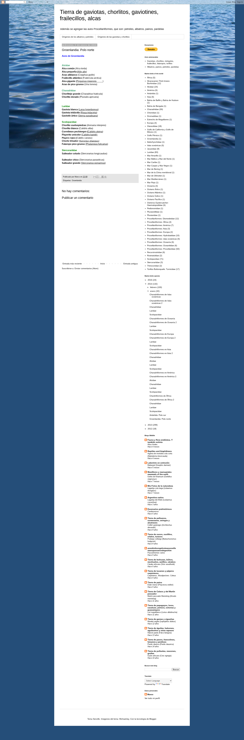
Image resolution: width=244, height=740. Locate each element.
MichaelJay (124, 719)
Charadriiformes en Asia (160, 349)
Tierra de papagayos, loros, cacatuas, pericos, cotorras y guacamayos (162, 607)
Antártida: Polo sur (158, 415)
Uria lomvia (90, 84)
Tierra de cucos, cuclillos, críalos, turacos (160, 535)
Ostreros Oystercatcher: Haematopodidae (158, 204)
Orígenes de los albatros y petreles (77, 37)
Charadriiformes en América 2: (163, 376)
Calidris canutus (84, 138)
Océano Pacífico (154, 199)
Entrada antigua (130, 263)
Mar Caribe (152, 162)
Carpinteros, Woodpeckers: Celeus (162, 576)
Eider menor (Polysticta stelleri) (160, 585)
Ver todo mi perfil (152, 698)
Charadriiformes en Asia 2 (161, 353)
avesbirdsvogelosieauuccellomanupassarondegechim (162, 549)
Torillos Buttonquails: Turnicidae (161, 269)
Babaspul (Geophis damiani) (159, 465)
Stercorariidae (153, 262)
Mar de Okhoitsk (154, 176)
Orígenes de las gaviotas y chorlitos (113, 37)
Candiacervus (153, 511)
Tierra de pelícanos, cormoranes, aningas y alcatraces (159, 520)
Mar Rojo (151, 182)
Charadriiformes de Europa (162, 334)
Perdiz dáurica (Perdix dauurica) (161, 644)
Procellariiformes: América (158, 225)
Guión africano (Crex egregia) (159, 656)
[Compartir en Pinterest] (105, 176)
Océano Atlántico (154, 192)
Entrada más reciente (72, 263)
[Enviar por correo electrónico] (94, 176)
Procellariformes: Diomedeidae (161, 218)
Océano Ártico (153, 189)
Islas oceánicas (154, 145)
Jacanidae (151, 149)
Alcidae (150, 87)
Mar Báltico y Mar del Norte (159, 159)
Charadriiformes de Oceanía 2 (163, 322)
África (149, 77)
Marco (150, 694)
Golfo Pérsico (153, 135)
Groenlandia (77, 180)
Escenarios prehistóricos (160, 509)
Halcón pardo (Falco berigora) (160, 633)
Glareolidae (152, 126)
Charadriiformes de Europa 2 (163, 338)
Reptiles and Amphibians (160, 451)
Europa (150, 123)
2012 (150, 429)
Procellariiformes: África (157, 222)
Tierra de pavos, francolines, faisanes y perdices (161, 640)
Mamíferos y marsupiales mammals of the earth (160, 473)
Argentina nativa (156, 497)
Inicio (102, 263)
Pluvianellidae (153, 212)
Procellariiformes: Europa (158, 232)
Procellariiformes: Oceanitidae (160, 245)
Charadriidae (153, 109)
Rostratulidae (153, 255)
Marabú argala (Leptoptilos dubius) (162, 621)
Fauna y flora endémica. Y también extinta (160, 441)
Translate (165, 684)
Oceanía (151, 186)
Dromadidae (152, 116)
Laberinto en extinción (158, 463)
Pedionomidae (153, 208)
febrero (153, 287)
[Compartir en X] (100, 176)
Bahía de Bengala (155, 106)
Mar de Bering (153, 169)
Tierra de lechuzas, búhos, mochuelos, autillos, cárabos (162, 561)
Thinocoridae (153, 266)
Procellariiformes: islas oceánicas (162, 239)
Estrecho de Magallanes (158, 119)
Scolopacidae (153, 259)
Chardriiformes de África (160, 396)
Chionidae (151, 113)
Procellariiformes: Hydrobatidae (161, 235)
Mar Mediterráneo (155, 179)
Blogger (152, 719)
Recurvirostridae (154, 252)
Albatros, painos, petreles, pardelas (163, 67)
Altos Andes (152, 444)
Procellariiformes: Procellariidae (161, 249)
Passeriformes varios (156, 553)
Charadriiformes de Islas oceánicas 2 (160, 302)
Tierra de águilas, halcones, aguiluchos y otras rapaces (161, 629)
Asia (149, 97)
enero (153, 291)
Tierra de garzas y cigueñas (161, 619)
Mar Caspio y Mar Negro (158, 166)
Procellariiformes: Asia (157, 229)
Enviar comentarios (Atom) (86, 268)
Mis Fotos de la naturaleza (160, 486)
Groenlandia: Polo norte (160, 419)
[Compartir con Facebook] (102, 176)
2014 (150, 284)
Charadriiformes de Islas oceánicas (160, 295)
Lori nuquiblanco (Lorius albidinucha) (162, 612)
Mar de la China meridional (159, 172)
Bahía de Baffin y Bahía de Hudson (162, 100)
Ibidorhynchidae (154, 142)
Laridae (150, 152)
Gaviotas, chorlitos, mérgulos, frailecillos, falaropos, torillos (160, 62)
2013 (150, 425)
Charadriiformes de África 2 (162, 400)
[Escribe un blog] (97, 176)
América (150, 90)
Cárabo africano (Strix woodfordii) (161, 564)
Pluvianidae (152, 215)
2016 (150, 280)
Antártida (151, 93)
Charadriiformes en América (162, 372)
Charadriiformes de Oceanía (162, 318)
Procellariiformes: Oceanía (159, 242)
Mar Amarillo (152, 155)
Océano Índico (153, 196)
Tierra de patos (155, 582)
